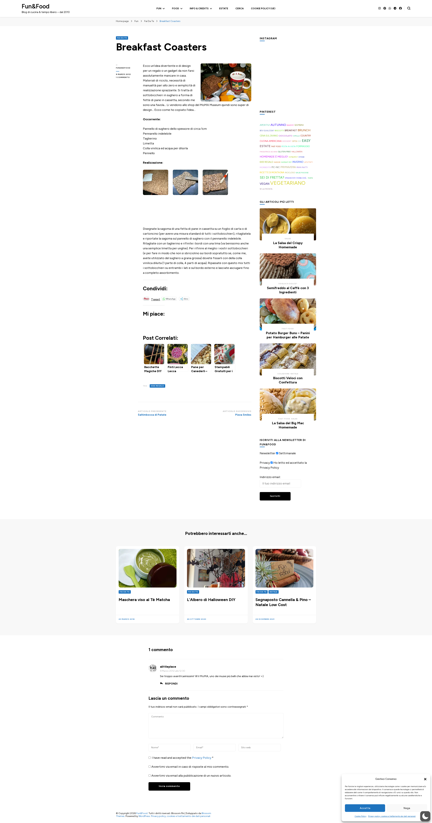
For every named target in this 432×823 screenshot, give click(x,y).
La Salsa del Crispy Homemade (288, 245)
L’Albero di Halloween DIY (211, 599)
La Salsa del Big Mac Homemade (288, 425)
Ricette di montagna (272, 172)
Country (305, 135)
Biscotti (279, 130)
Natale (294, 374)
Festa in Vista (288, 146)
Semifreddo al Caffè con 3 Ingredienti (288, 290)
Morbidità (265, 167)
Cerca (239, 8)
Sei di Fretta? (272, 177)
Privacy (265, 463)
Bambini (299, 125)
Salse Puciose (302, 173)
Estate (223, 8)
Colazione (283, 374)
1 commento (127, 77)
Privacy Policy (202, 758)
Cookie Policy (360, 816)
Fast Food (276, 146)
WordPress (144, 816)
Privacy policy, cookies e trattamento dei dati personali (392, 816)
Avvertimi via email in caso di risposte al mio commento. (190, 767)
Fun (158, 8)
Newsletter (267, 453)
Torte (310, 178)
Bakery (290, 125)
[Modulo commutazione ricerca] (408, 8)
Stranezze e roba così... (296, 178)
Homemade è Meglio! (274, 156)
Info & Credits (199, 8)
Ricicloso (290, 172)
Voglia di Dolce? (287, 284)
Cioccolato (285, 135)
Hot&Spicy (293, 157)
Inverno (297, 161)
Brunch (304, 130)
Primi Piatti (302, 167)
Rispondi (171, 683)
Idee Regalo (157, 386)
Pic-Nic (276, 167)
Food (175, 8)
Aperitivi (265, 125)
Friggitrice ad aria (268, 152)
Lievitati (308, 162)
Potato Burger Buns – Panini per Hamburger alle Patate (288, 335)
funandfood (123, 68)
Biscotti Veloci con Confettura (288, 380)
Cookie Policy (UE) (263, 8)
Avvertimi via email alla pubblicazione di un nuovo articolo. (191, 775)
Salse (288, 239)
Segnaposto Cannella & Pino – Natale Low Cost (283, 602)
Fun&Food (35, 6)
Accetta (365, 808)
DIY (299, 141)
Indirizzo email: (270, 477)
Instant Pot (286, 162)
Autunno (278, 125)
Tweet (155, 299)
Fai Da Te (122, 38)
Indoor (277, 162)
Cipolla (296, 136)
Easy (306, 141)
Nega (406, 808)
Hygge (301, 157)
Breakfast (291, 130)
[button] (425, 779)
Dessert (286, 141)
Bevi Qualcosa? (267, 131)
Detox (295, 141)
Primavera (288, 167)
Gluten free (284, 151)
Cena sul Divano (269, 135)
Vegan (264, 183)
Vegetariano (287, 183)
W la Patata (266, 189)
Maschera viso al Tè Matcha (144, 599)
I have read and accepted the (182, 758)
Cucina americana (271, 141)
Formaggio (303, 146)
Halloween (296, 152)
